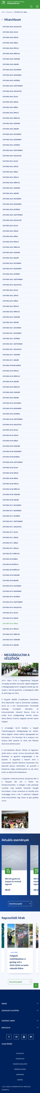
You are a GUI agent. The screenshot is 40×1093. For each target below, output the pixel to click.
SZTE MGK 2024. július (10, 161)
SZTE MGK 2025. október (11, 80)
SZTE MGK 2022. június (10, 295)
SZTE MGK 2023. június (10, 231)
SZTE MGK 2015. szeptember (13, 602)
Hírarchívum (9, 12)
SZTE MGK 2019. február (11, 446)
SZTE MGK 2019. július (10, 430)
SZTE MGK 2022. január (11, 322)
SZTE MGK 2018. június (10, 473)
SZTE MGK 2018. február (11, 494)
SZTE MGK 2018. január (11, 500)
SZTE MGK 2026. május (10, 43)
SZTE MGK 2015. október (11, 597)
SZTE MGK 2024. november (12, 140)
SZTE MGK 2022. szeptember (13, 279)
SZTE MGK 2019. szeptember (13, 419)
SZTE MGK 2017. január (11, 360)
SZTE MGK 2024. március (11, 183)
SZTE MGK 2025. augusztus (12, 91)
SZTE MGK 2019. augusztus (12, 425)
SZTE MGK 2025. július (10, 97)
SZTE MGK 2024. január (11, 193)
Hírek (3, 12)
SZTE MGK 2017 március (11, 554)
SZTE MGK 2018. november (12, 451)
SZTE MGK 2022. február (11, 317)
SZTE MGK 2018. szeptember (13, 462)
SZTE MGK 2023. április (11, 242)
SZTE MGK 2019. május (10, 441)
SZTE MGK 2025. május (10, 107)
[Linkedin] (31, 1036)
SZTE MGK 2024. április (11, 177)
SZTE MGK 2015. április (11, 629)
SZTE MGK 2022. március (11, 312)
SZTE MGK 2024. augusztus (12, 156)
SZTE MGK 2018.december (12, 365)
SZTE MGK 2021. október (11, 338)
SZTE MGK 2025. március (11, 118)
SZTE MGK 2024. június (10, 166)
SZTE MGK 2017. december (12, 505)
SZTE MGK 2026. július (10, 32)
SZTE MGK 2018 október (11, 457)
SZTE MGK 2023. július (10, 226)
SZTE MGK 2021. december (12, 328)
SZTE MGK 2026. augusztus (12, 27)
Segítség (20, 1080)
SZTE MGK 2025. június (10, 102)
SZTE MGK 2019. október (11, 414)
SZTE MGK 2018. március (11, 489)
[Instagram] (16, 1036)
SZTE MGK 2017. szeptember (13, 521)
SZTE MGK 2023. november (12, 204)
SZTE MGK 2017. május (10, 543)
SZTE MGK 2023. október (11, 209)
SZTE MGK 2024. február (11, 188)
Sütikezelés (20, 1053)
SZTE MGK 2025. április (11, 113)
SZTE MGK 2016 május (10, 559)
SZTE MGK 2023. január (11, 258)
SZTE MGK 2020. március (11, 387)
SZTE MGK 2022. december (12, 263)
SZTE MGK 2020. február (11, 392)
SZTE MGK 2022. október (11, 274)
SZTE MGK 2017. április (11, 548)
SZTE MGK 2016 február (11, 575)
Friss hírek (14, 952)
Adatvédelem (20, 1059)
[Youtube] (23, 1036)
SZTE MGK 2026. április (11, 48)
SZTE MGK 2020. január (11, 398)
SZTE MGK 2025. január (11, 129)
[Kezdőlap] (3, 2)
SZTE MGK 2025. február (11, 123)
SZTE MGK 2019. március (11, 376)
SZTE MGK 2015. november (12, 591)
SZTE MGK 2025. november (12, 75)
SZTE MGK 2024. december (12, 134)
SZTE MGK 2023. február (11, 252)
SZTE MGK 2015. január (11, 645)
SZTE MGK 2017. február (11, 355)
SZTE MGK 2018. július (10, 468)
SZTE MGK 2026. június (10, 37)
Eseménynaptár (15, 903)
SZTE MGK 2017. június (10, 537)
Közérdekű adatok (20, 1069)
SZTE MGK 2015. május (20, 12)
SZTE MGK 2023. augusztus (12, 220)
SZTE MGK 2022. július (10, 290)
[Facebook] (9, 1036)
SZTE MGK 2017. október (11, 516)
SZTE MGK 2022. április (11, 306)
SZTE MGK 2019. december (12, 403)
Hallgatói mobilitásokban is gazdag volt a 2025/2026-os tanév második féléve (19, 962)
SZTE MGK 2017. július (10, 532)
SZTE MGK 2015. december (12, 586)
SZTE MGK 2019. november (12, 408)
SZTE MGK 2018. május (10, 478)
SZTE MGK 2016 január (10, 580)
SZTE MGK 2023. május (10, 236)
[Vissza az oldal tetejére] (35, 985)
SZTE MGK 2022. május (10, 301)
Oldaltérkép (7, 1044)
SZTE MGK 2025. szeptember (13, 86)
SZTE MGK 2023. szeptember (13, 215)
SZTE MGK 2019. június (10, 435)
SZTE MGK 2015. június (10, 618)
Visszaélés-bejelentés (20, 1064)
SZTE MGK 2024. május (10, 172)
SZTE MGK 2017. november (12, 511)
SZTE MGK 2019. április (11, 371)
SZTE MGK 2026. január (11, 64)
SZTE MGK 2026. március (11, 54)
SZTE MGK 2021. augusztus (12, 349)
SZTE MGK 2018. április (11, 484)
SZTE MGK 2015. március (11, 634)
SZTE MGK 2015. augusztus (12, 607)
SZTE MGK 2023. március (11, 247)
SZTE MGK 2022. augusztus (12, 285)
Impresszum (20, 1074)
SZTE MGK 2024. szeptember (13, 150)
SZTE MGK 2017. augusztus (12, 527)
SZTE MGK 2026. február (11, 59)
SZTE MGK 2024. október (11, 145)
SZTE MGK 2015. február (11, 640)
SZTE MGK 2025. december (12, 70)
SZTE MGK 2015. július (10, 613)
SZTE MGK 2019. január (11, 381)
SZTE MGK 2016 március (11, 570)
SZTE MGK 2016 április (10, 564)
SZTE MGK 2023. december (12, 199)
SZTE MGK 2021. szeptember (13, 344)
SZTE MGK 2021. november (12, 333)
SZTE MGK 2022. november (12, 269)
